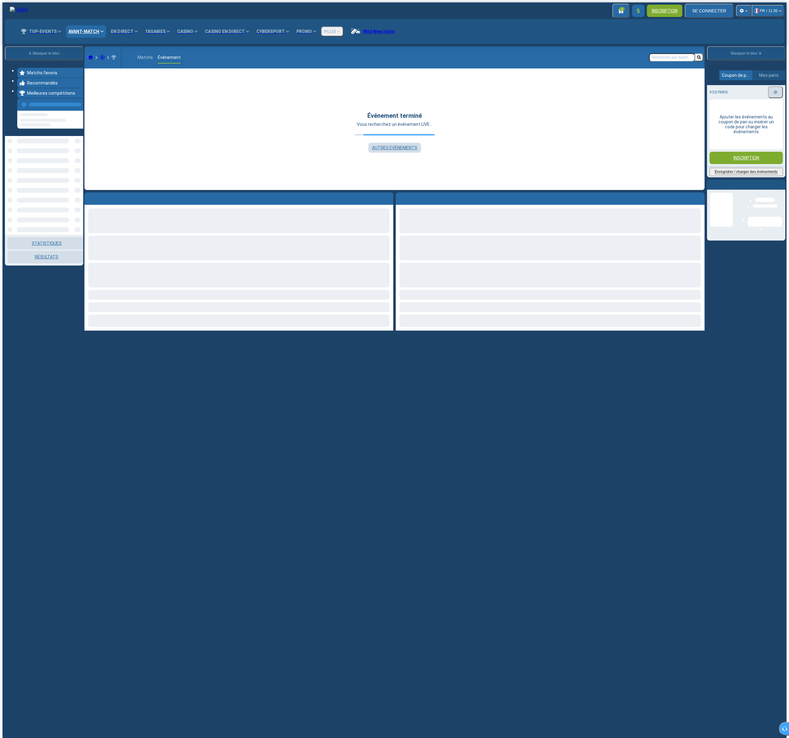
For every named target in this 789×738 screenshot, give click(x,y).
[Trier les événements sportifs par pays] (78, 153)
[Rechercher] (699, 57)
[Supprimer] (698, 197)
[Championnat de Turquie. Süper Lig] (113, 57)
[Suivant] (414, 197)
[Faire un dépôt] (638, 11)
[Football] (102, 57)
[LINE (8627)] (90, 57)
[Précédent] (76, 103)
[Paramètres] (743, 11)
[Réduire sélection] (70, 153)
